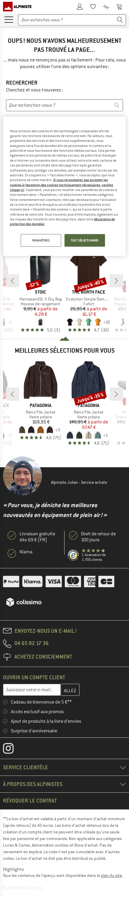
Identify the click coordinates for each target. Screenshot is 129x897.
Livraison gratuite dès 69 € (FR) (37, 537)
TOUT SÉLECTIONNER (85, 240)
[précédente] (12, 280)
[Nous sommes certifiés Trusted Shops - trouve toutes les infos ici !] (74, 555)
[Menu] (9, 19)
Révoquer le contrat (30, 800)
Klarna (26, 552)
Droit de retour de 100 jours (98, 537)
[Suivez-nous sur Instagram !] (12, 750)
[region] (64, 186)
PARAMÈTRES (41, 240)
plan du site (111, 875)
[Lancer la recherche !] (120, 19)
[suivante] (116, 280)
